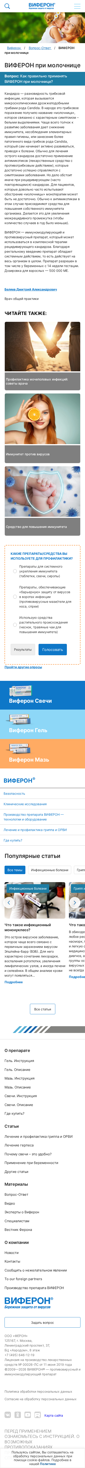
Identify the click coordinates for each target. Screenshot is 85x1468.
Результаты (23, 649)
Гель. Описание (17, 1069)
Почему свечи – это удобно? (28, 1154)
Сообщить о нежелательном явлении (36, 1270)
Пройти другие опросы (23, 667)
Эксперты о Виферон (22, 1212)
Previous (9, 902)
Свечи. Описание (19, 1105)
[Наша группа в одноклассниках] (18, 1415)
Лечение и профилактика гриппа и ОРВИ (35, 830)
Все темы (14, 870)
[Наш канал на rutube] (37, 1415)
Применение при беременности (31, 1163)
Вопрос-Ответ (16, 1194)
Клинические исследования (25, 804)
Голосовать (52, 649)
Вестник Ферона (18, 1229)
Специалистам (17, 1221)
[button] (45, 571)
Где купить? (13, 840)
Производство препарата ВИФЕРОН (34, 1288)
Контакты (12, 1261)
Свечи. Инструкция (21, 1096)
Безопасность (14, 793)
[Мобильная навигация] (77, 6)
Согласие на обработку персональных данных (41, 1399)
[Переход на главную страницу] (42, 6)
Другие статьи (16, 1171)
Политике (48, 1464)
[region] (42, 1458)
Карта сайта (53, 1415)
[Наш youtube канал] (27, 1415)
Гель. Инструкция (19, 1061)
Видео (10, 1203)
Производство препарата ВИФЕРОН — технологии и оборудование (34, 817)
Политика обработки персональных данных (39, 1391)
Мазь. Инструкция (19, 1078)
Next (74, 902)
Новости (12, 1252)
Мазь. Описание (18, 1087)
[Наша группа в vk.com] (8, 1415)
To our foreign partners (23, 1279)
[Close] (80, 1454)
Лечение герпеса (19, 1145)
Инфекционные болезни (49, 870)
